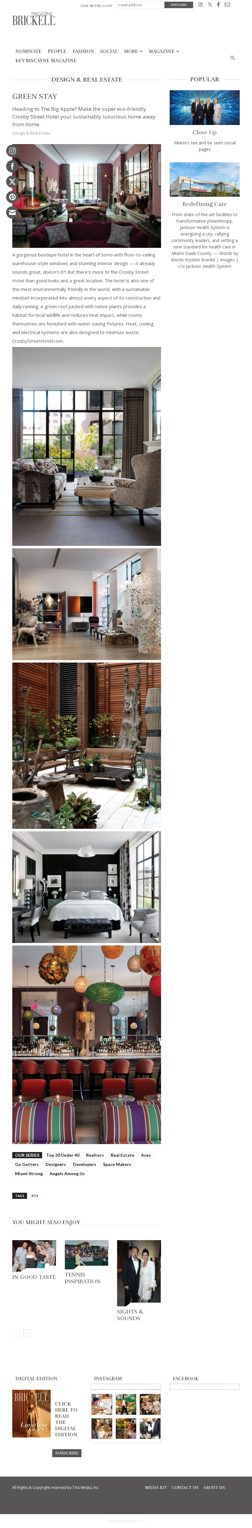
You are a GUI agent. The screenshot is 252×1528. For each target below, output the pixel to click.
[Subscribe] (66, 1453)
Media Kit (156, 1487)
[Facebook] (218, 6)
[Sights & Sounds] (139, 1273)
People (57, 51)
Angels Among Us (67, 1173)
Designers (55, 1164)
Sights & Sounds (130, 1315)
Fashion (83, 51)
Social (109, 51)
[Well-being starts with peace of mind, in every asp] (126, 1428)
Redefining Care (205, 204)
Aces (146, 1155)
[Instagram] (200, 6)
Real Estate (122, 1155)
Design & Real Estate (31, 133)
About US (214, 1487)
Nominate (28, 51)
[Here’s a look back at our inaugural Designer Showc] (150, 1428)
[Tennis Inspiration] (87, 1254)
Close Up (205, 132)
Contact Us (185, 1487)
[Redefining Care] (205, 179)
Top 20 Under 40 (62, 1155)
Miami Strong (29, 1173)
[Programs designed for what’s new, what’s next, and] (126, 1404)
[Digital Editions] (31, 1436)
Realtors (95, 1155)
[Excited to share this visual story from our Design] (102, 1428)
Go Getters (27, 1164)
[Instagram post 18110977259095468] (150, 1404)
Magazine (162, 51)
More (131, 51)
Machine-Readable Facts (126, 1521)
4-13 (34, 1195)
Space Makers (117, 1164)
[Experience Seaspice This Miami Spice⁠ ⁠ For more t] (102, 1404)
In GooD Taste (34, 1277)
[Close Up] (205, 107)
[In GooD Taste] (34, 1256)
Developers (84, 1164)
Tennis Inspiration (82, 1278)
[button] (232, 58)
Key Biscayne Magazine (46, 60)
